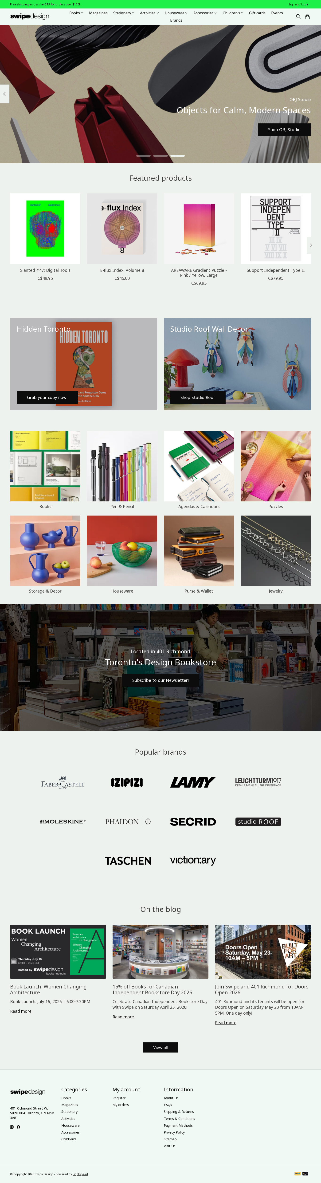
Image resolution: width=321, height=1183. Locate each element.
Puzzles (275, 506)
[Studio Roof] (258, 822)
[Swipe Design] (35, 16)
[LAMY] (193, 783)
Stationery (69, 1111)
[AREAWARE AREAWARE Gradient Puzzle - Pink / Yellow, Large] (199, 228)
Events (277, 13)
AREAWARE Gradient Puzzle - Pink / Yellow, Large (199, 272)
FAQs (168, 1104)
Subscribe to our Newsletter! (160, 680)
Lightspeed (80, 1174)
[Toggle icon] (298, 16)
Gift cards (257, 13)
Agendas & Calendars (198, 506)
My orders (121, 1104)
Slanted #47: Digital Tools (45, 270)
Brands (176, 20)
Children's (68, 1139)
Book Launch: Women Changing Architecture (48, 989)
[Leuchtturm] (258, 783)
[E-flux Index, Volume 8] (122, 228)
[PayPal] (297, 1174)
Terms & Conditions (179, 1118)
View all (160, 1047)
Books (45, 506)
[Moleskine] (62, 822)
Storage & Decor (45, 591)
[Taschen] (127, 861)
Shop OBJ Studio (284, 129)
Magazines (98, 13)
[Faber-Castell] (62, 783)
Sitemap (170, 1139)
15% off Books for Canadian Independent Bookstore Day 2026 (152, 989)
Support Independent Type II (276, 270)
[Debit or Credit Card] (305, 1174)
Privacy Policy (174, 1132)
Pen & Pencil (122, 506)
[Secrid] (193, 822)
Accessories (70, 1132)
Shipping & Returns (179, 1111)
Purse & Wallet (198, 591)
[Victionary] (193, 861)
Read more (20, 1011)
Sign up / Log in (299, 4)
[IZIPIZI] (127, 783)
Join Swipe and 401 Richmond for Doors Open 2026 (262, 989)
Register (119, 1097)
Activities (68, 1118)
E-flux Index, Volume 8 (122, 270)
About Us (171, 1097)
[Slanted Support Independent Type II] (276, 228)
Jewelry (276, 591)
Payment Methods (178, 1125)
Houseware (122, 591)
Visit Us (170, 1145)
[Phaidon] (127, 822)
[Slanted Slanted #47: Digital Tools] (45, 228)
